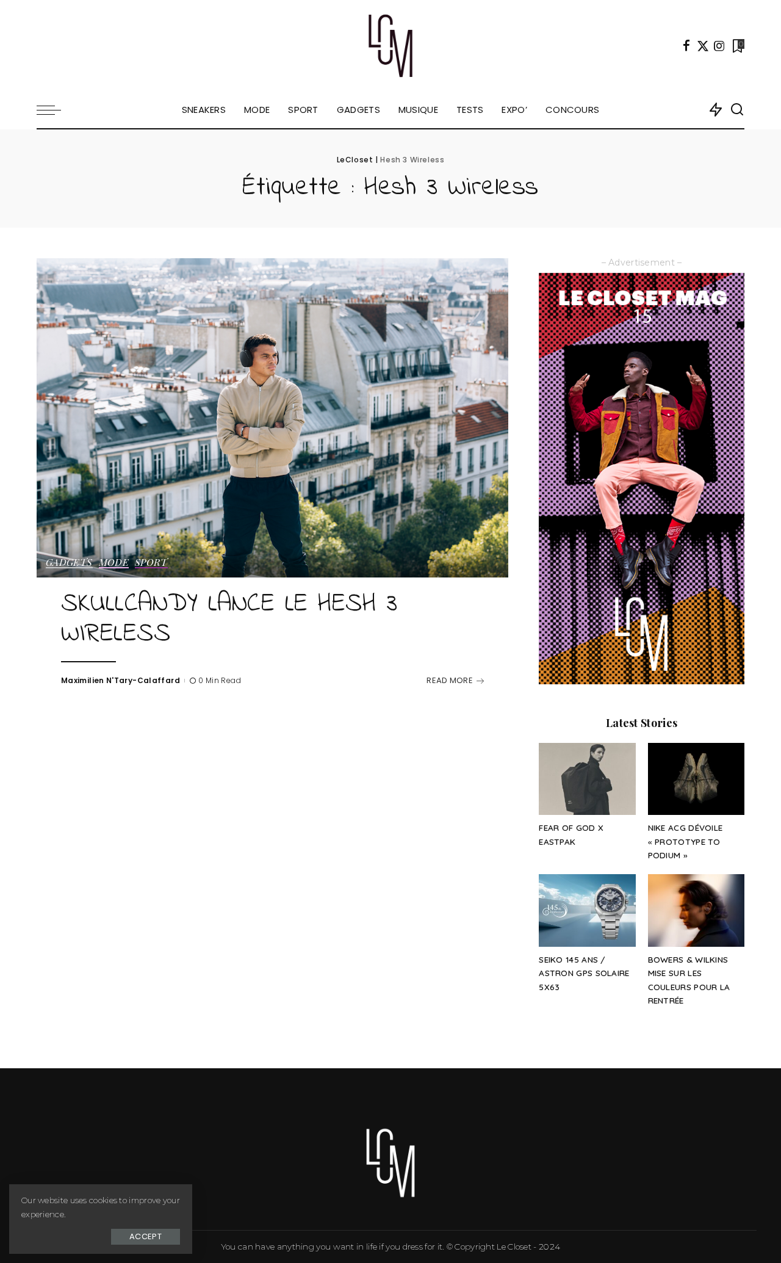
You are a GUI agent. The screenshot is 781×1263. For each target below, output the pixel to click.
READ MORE (449, 680)
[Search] (737, 110)
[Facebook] (686, 46)
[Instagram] (719, 46)
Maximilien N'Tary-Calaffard (120, 680)
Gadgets (69, 562)
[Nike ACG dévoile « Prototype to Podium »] (696, 779)
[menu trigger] (55, 110)
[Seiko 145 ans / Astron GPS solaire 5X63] (587, 910)
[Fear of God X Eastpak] (587, 779)
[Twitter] (703, 46)
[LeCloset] (391, 45)
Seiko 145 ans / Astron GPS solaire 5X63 (584, 973)
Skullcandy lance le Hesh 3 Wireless (229, 619)
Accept (145, 1236)
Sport (151, 562)
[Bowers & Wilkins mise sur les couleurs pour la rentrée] (696, 910)
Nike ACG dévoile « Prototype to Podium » (685, 841)
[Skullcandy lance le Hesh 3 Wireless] (272, 417)
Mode (114, 562)
